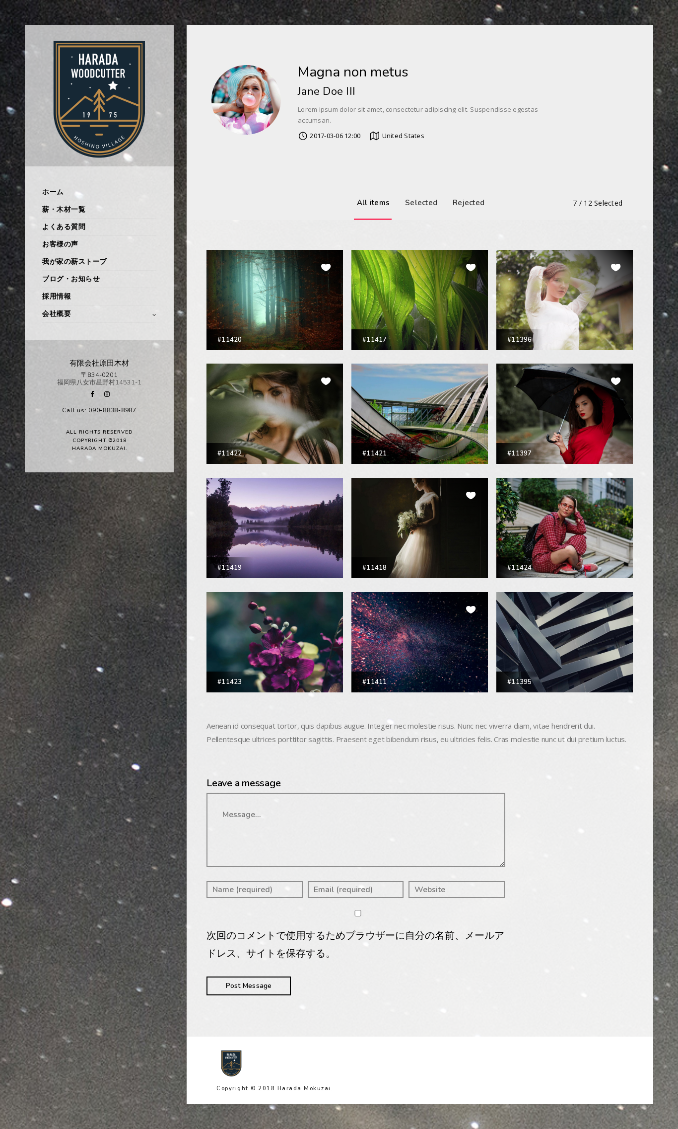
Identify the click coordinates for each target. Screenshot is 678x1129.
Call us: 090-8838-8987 (99, 410)
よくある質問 (63, 226)
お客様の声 (60, 244)
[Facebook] (92, 394)
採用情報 (56, 296)
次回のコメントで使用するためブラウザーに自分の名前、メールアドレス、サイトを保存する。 (355, 944)
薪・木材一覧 (63, 209)
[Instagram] (107, 394)
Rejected (468, 203)
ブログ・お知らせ (71, 279)
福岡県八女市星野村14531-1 (99, 382)
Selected (421, 203)
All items (373, 203)
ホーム (53, 192)
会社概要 (56, 313)
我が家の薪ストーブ (74, 261)
